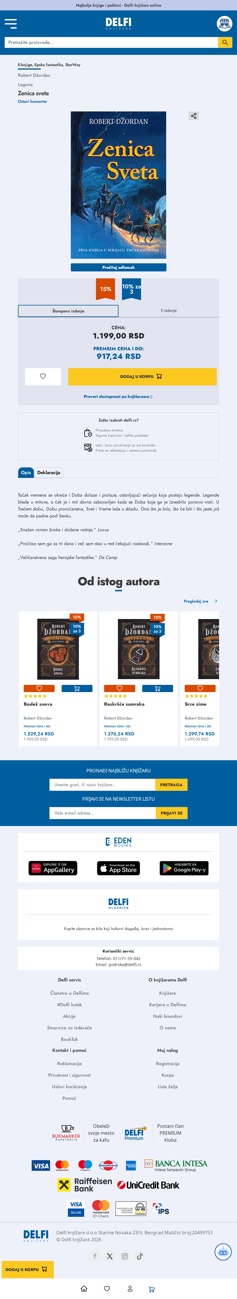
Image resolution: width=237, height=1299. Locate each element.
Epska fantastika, (49, 65)
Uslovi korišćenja (69, 1086)
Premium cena (112, 348)
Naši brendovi (167, 1016)
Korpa (168, 1075)
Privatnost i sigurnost (69, 1075)
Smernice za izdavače (69, 1027)
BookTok (69, 1039)
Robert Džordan (34, 75)
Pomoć (69, 1098)
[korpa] (77, 688)
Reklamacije (69, 1063)
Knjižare (167, 993)
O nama (168, 1027)
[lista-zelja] (39, 688)
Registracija (167, 1063)
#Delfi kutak (69, 1004)
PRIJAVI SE (172, 813)
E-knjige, (26, 65)
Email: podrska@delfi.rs (118, 964)
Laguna (25, 84)
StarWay (72, 65)
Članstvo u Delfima (69, 993)
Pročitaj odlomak (118, 267)
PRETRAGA (171, 785)
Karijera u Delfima (167, 1004)
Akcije (69, 1016)
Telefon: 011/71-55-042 (118, 958)
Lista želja (168, 1086)
